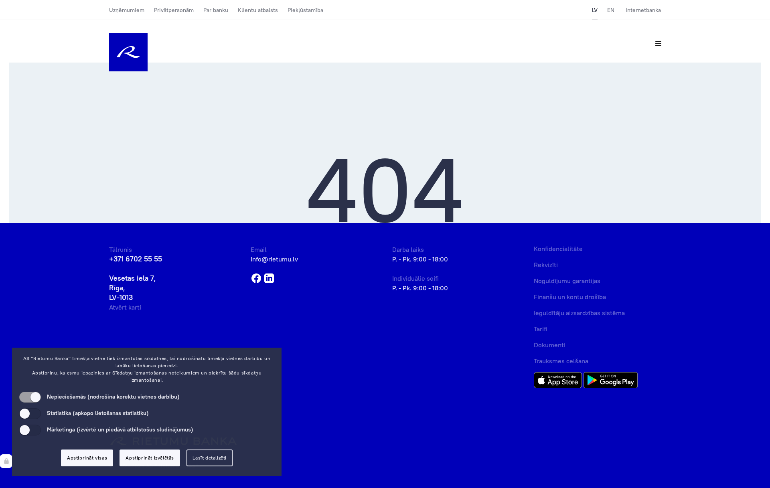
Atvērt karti (125, 307)
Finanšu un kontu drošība (570, 297)
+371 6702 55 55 (135, 258)
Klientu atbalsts (258, 10)
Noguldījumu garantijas (567, 281)
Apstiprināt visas (87, 458)
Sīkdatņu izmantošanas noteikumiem (156, 373)
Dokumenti (549, 345)
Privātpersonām (174, 10)
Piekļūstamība (305, 10)
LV (595, 10)
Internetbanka (643, 10)
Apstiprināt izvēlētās (150, 458)
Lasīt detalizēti (209, 458)
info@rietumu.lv (274, 259)
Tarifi (540, 329)
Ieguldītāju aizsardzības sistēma (579, 313)
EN (610, 10)
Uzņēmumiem (126, 10)
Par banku (215, 10)
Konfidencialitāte (558, 249)
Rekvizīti (546, 265)
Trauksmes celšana (561, 361)
